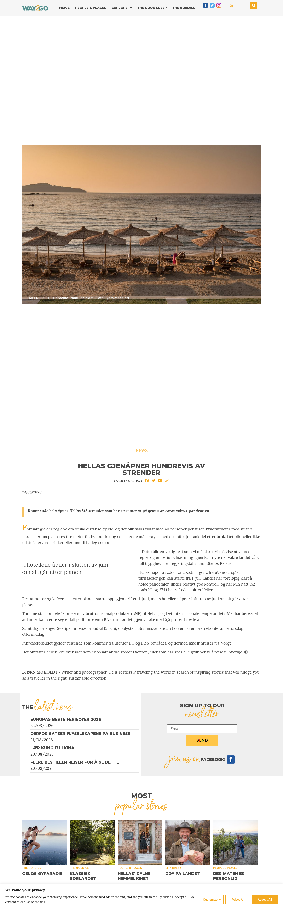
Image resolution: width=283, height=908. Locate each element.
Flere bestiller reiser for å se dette (74, 762)
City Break (173, 867)
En (230, 5)
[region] (141, 896)
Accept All (265, 899)
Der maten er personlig (229, 876)
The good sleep (152, 8)
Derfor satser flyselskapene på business (80, 733)
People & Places (90, 8)
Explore (120, 8)
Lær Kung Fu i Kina (52, 748)
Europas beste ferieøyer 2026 (65, 719)
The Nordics (183, 8)
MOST (141, 796)
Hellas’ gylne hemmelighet (134, 876)
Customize (210, 899)
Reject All (237, 899)
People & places (130, 867)
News (64, 8)
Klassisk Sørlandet (83, 876)
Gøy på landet (182, 873)
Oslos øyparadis (42, 873)
